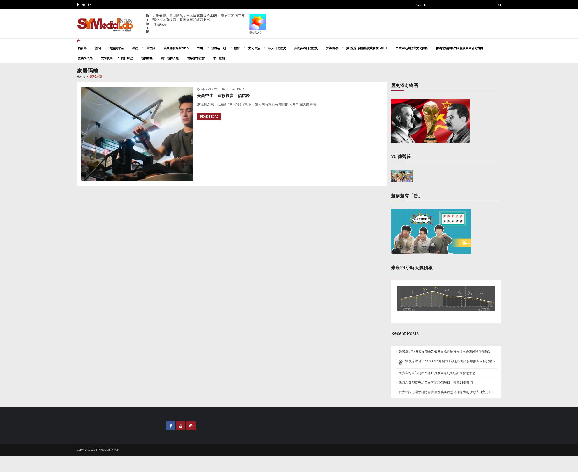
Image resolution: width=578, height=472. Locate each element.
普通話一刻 (218, 48)
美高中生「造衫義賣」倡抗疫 (223, 95)
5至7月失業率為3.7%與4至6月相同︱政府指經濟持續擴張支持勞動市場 (447, 358)
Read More (209, 116)
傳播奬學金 (116, 48)
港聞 (98, 48)
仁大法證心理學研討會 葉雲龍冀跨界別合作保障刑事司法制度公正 (445, 387)
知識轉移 (332, 48)
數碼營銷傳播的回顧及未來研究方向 (459, 48)
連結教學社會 (196, 58)
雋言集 (82, 48)
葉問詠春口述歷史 (306, 48)
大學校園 (107, 58)
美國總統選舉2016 (176, 48)
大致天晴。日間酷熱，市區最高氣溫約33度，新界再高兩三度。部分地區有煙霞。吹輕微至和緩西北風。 (200, 20)
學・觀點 (219, 58)
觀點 (237, 48)
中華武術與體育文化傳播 (412, 48)
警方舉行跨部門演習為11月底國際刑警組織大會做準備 (437, 369)
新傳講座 (147, 58)
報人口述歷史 (277, 48)
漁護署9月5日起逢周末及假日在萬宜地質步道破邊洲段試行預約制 (445, 347)
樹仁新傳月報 (170, 58)
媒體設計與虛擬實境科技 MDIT (366, 48)
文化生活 (254, 48)
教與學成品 (85, 58)
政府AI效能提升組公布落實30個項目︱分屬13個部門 (436, 378)
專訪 (135, 48)
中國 (200, 48)
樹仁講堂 (127, 58)
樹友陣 (151, 48)
